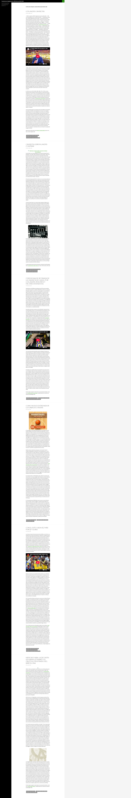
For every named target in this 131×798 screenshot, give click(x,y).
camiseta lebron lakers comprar (36, 145)
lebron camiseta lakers (41, 130)
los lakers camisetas (35, 11)
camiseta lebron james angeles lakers (32, 648)
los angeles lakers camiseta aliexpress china (33, 399)
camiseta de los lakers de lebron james (33, 135)
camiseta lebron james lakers (40, 98)
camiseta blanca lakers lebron (33, 265)
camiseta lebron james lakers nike (32, 136)
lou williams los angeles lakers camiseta (33, 137)
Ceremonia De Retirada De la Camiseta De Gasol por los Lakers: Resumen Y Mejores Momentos (37, 281)
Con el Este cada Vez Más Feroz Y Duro (37, 529)
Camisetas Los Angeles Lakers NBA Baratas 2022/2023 (13, 1)
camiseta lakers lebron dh (31, 791)
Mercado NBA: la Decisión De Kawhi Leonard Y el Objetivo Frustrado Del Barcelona (37, 660)
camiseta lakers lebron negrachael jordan (33, 269)
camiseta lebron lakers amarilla (32, 792)
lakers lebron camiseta (30, 521)
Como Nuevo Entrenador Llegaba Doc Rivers (37, 407)
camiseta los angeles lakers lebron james (35, 546)
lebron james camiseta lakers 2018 (32, 271)
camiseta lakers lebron (43, 24)
